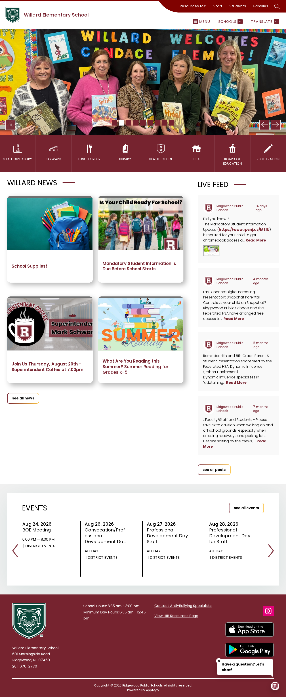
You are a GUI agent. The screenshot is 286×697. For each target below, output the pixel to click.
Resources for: (193, 6)
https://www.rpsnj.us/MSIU (244, 229)
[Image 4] (136, 123)
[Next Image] (276, 125)
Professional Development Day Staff (167, 535)
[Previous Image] (264, 125)
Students (237, 6)
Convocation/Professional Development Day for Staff (105, 535)
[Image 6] (150, 123)
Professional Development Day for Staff (229, 535)
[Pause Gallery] (10, 125)
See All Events (246, 507)
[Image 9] (171, 123)
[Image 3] (128, 123)
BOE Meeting (38, 530)
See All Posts (214, 469)
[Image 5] (143, 123)
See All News (23, 398)
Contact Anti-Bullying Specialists (183, 605)
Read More (256, 240)
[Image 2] (121, 123)
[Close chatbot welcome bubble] (219, 661)
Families (260, 6)
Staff (218, 6)
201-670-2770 (24, 666)
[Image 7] (157, 123)
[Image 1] (114, 123)
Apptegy (152, 690)
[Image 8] (164, 123)
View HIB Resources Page (176, 615)
